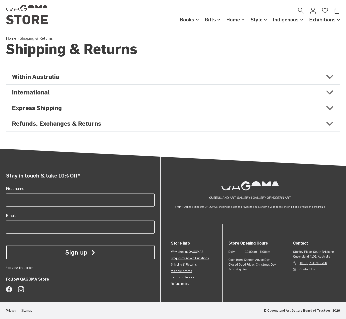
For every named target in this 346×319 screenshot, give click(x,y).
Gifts (210, 20)
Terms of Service (182, 277)
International (31, 92)
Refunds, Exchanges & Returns (56, 123)
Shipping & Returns (184, 264)
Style (256, 20)
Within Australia (35, 76)
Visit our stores (181, 271)
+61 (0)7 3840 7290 (313, 263)
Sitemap (26, 310)
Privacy (11, 310)
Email (11, 215)
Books (187, 20)
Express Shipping (37, 107)
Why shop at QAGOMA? (187, 252)
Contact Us (307, 269)
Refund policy (180, 284)
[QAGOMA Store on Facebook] (9, 289)
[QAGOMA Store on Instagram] (21, 289)
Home (233, 20)
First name (15, 188)
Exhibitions (322, 20)
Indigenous (286, 20)
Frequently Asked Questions (190, 258)
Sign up (76, 252)
